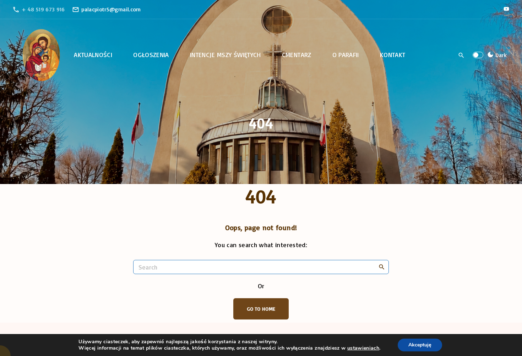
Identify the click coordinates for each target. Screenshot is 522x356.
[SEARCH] (382, 266)
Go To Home (261, 309)
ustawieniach (363, 348)
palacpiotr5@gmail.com (111, 9)
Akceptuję (419, 344)
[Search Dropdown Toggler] (461, 55)
